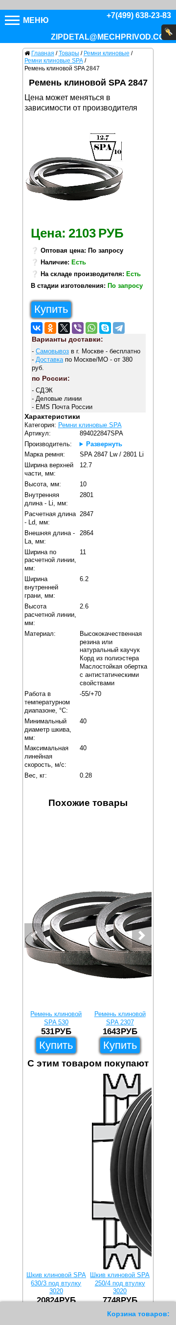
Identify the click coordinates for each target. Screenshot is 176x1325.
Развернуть (104, 444)
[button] (34, 935)
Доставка (49, 359)
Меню (35, 20)
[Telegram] (119, 328)
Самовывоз (52, 351)
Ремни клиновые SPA (90, 425)
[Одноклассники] (50, 328)
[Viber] (78, 328)
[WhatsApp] (91, 328)
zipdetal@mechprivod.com (111, 37)
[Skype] (105, 328)
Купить (51, 309)
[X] (64, 328)
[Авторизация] (168, 32)
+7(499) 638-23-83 (139, 15)
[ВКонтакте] (37, 328)
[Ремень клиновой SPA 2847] (78, 169)
